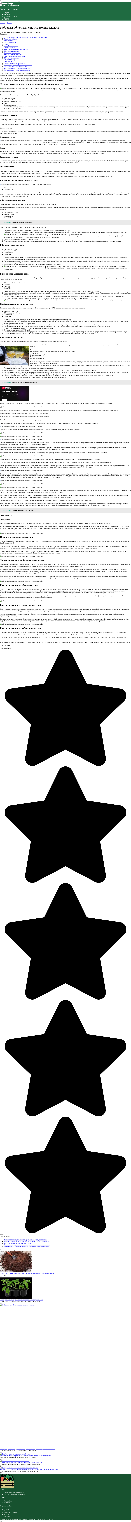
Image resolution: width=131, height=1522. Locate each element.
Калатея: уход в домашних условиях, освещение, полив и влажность (26, 1241)
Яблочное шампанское (11, 58)
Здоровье (7, 14)
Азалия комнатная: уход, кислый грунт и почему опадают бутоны (25, 1240)
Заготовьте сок (8, 41)
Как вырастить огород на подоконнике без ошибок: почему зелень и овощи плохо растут (29, 1469)
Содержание (8, 61)
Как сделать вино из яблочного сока (16, 66)
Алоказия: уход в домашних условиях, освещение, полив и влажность (27, 1245)
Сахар (6, 44)
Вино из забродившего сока (13, 54)
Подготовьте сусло (10, 42)
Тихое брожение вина (11, 46)
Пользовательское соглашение (14, 1493)
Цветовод (7, 19)
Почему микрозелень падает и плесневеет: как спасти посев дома (21, 1462)
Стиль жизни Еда (9, 60)
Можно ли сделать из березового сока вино (18, 65)
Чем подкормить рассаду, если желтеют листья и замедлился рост (21, 1300)
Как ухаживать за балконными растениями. (18, 1243)
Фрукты (6, 18)
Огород (6, 13)
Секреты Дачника (10, 5)
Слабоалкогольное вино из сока (14, 56)
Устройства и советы (10, 16)
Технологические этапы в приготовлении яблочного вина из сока (25, 37)
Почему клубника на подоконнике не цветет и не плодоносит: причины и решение (27, 1449)
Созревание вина (9, 47)
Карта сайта (8, 1501)
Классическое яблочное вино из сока (16, 49)
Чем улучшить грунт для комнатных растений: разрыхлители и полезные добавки (27, 1273)
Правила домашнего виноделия (14, 63)
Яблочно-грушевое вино (12, 53)
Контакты (7, 1502)
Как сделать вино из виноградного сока (17, 68)
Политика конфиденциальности (14, 1494)
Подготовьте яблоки (10, 39)
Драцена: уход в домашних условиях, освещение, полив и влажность (26, 1246)
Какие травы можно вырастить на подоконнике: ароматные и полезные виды (25, 1456)
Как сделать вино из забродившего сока (17, 70)
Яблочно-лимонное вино (12, 51)
